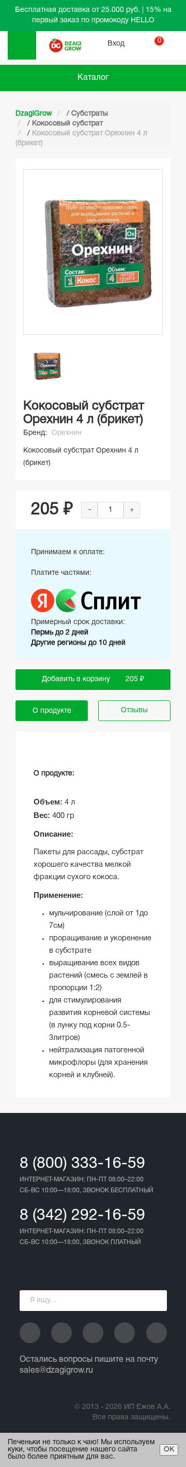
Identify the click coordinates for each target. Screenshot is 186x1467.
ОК (169, 1449)
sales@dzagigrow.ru (56, 1370)
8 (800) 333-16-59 (82, 1164)
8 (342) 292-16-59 (82, 1216)
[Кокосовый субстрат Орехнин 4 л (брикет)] (46, 366)
